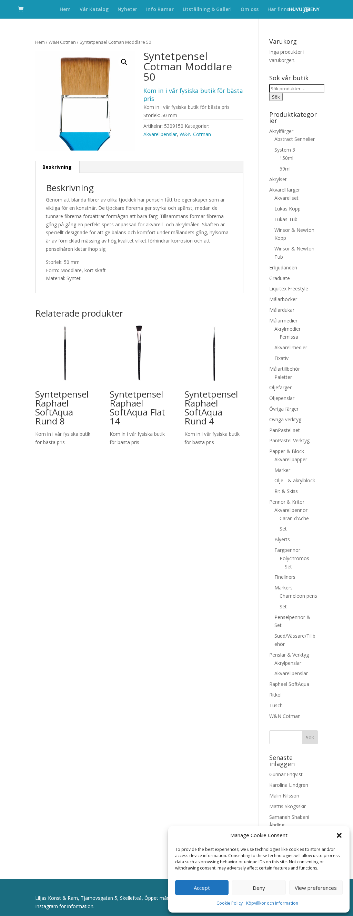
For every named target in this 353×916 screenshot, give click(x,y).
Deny (259, 887)
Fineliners (284, 577)
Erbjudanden (283, 267)
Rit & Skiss (286, 491)
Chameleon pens (298, 596)
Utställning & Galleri (207, 9)
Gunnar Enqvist (286, 774)
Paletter (283, 377)
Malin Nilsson (284, 795)
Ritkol (275, 694)
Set (283, 528)
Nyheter (127, 9)
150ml (286, 158)
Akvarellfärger (284, 189)
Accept (202, 887)
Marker (282, 470)
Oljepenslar (281, 398)
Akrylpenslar (287, 663)
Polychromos (294, 558)
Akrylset (278, 179)
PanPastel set (284, 430)
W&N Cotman (62, 42)
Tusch (276, 705)
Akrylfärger (281, 131)
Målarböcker (283, 299)
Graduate (279, 278)
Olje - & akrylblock (294, 480)
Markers (283, 587)
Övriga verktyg (285, 419)
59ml (285, 168)
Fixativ (281, 358)
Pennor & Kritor (286, 501)
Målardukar (281, 310)
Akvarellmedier (290, 347)
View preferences (316, 887)
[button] (339, 835)
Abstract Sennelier (294, 139)
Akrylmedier (287, 329)
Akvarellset (286, 198)
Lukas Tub (285, 219)
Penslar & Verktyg (289, 654)
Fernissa (289, 336)
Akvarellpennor (290, 510)
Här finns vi (281, 9)
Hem (65, 9)
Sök (276, 97)
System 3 (284, 149)
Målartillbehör (284, 369)
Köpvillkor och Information (272, 903)
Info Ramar (160, 9)
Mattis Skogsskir (287, 806)
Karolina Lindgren (288, 785)
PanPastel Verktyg (289, 440)
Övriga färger (284, 408)
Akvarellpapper (290, 459)
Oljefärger (280, 387)
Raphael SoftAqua (289, 684)
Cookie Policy (229, 903)
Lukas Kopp (287, 208)
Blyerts (282, 539)
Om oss (250, 9)
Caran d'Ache (294, 518)
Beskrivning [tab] (57, 167)
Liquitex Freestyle (288, 288)
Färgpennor (287, 550)
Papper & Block (286, 451)
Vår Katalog (94, 9)
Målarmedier (283, 320)
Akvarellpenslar (160, 134)
